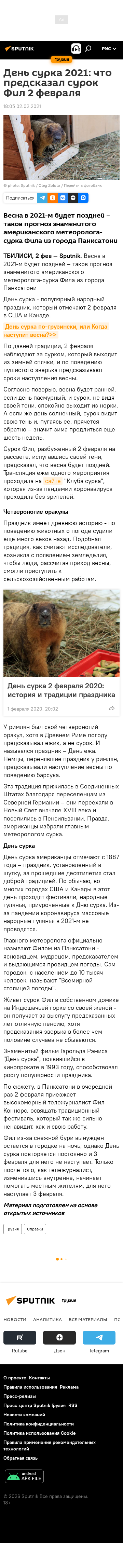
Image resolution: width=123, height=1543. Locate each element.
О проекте (14, 1378)
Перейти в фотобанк (83, 185)
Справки (35, 1228)
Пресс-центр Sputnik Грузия (34, 1405)
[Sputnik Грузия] (20, 51)
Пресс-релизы (19, 1396)
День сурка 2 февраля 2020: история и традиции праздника (61, 690)
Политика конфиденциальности (38, 1424)
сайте (53, 481)
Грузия (12, 1228)
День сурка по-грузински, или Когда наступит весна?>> (56, 330)
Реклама (69, 1387)
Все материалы (88, 1319)
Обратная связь (20, 1458)
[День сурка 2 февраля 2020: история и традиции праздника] (61, 633)
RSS (73, 1405)
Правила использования (30, 1387)
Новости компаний (24, 1414)
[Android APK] (24, 1477)
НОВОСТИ (14, 1319)
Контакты (39, 1378)
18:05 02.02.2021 (22, 106)
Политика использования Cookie (39, 1433)
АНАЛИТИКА (47, 1319)
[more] (112, 708)
